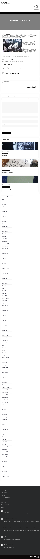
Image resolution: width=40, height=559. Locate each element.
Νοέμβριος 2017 (5, 248)
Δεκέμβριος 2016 (5, 273)
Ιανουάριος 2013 (5, 389)
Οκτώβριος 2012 (5, 397)
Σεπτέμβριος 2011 (5, 429)
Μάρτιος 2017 (4, 266)
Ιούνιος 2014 (4, 347)
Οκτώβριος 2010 (5, 456)
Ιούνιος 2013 (4, 377)
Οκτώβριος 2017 (5, 251)
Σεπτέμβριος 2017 (5, 253)
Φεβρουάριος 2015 (5, 328)
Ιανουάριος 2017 (5, 271)
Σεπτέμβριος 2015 (5, 310)
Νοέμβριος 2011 (4, 424)
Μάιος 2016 (4, 290)
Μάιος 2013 (4, 380)
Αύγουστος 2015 (5, 313)
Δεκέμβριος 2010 (5, 451)
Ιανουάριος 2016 (5, 300)
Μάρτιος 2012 (4, 414)
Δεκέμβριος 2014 (5, 332)
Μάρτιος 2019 (4, 223)
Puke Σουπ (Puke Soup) (7, 172)
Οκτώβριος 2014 (5, 337)
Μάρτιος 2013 (4, 384)
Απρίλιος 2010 (4, 471)
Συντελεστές (4, 494)
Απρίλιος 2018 (4, 238)
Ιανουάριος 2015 (5, 330)
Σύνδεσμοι (3, 506)
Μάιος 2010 (4, 469)
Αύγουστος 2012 (5, 402)
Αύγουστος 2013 (5, 372)
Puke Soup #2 (5, 155)
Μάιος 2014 (4, 350)
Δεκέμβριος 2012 (5, 392)
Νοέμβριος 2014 (5, 335)
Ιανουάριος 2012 (5, 419)
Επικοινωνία (3, 507)
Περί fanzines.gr (5, 492)
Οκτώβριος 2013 (5, 367)
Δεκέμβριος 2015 (5, 303)
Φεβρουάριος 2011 (5, 446)
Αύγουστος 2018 (5, 231)
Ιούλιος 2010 (4, 464)
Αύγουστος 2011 (5, 432)
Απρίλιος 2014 (4, 352)
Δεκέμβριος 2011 (5, 422)
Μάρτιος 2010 (4, 474)
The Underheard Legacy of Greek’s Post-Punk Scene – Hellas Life (16, 527)
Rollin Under (34, 527)
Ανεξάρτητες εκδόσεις (6, 196)
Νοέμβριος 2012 (5, 394)
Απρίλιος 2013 (4, 382)
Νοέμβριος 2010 (5, 454)
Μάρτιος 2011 (4, 444)
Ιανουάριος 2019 (5, 226)
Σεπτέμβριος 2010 (5, 459)
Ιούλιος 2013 (4, 375)
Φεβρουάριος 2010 (5, 476)
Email (3, 119)
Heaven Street (10, 544)
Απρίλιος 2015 (4, 323)
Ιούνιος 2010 (4, 466)
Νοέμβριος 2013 (5, 365)
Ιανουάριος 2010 (5, 479)
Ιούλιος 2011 (4, 434)
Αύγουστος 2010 (5, 461)
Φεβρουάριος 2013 (5, 387)
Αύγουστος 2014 (5, 342)
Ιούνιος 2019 (4, 216)
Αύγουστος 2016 (5, 283)
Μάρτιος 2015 (4, 325)
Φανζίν (9, 170)
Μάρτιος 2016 (4, 295)
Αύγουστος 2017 (5, 256)
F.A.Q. (3, 500)
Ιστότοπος (3, 124)
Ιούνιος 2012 (4, 407)
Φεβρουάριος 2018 (5, 243)
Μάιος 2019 (4, 219)
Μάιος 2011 (4, 439)
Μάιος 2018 (4, 236)
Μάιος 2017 (4, 261)
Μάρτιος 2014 (4, 355)
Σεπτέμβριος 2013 (5, 370)
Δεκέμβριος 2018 (5, 228)
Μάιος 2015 (4, 320)
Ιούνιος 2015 (4, 318)
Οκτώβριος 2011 (5, 427)
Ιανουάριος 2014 (5, 360)
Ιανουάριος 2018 (5, 246)
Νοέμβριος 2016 (5, 276)
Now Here (8, 34)
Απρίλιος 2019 (4, 221)
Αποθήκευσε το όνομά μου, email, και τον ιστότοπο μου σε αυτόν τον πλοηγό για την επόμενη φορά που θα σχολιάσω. (20, 130)
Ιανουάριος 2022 (5, 211)
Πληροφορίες (3, 489)
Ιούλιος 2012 (4, 404)
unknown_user (15, 73)
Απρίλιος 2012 (4, 412)
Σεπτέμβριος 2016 (5, 280)
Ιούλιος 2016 (4, 285)
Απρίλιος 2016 (4, 293)
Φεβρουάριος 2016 (5, 298)
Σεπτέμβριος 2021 (5, 214)
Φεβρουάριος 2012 (5, 417)
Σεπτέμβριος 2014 (5, 340)
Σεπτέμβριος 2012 (5, 399)
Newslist (31, 556)
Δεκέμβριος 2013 (5, 362)
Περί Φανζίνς (4, 490)
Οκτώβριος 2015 (5, 308)
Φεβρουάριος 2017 (5, 268)
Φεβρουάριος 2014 (5, 357)
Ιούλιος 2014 (4, 345)
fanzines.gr (4, 2)
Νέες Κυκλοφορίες (5, 153)
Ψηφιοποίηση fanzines (6, 497)
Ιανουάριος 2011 (5, 449)
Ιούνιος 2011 (4, 436)
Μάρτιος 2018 (4, 241)
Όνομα (3, 114)
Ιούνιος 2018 (4, 233)
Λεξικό (3, 499)
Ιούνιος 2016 (4, 288)
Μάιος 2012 (4, 409)
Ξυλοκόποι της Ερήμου (13, 511)
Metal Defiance (13, 518)
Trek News (11, 536)
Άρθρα (3, 199)
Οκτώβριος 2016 (5, 278)
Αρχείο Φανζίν (3, 502)
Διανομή (3, 495)
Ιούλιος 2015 (4, 315)
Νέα (2, 201)
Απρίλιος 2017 (4, 263)
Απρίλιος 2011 (4, 441)
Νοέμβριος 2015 (5, 305)
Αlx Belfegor (6, 518)
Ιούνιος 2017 (4, 258)
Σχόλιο (3, 101)
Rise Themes (37, 557)
